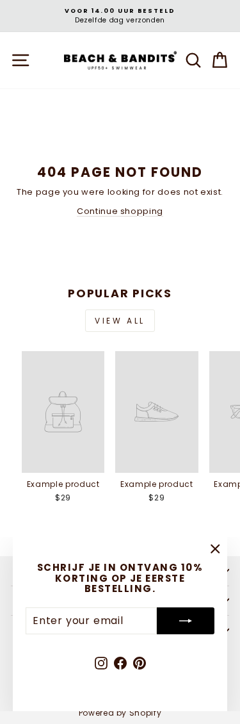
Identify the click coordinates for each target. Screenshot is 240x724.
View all (120, 320)
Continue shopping (120, 211)
